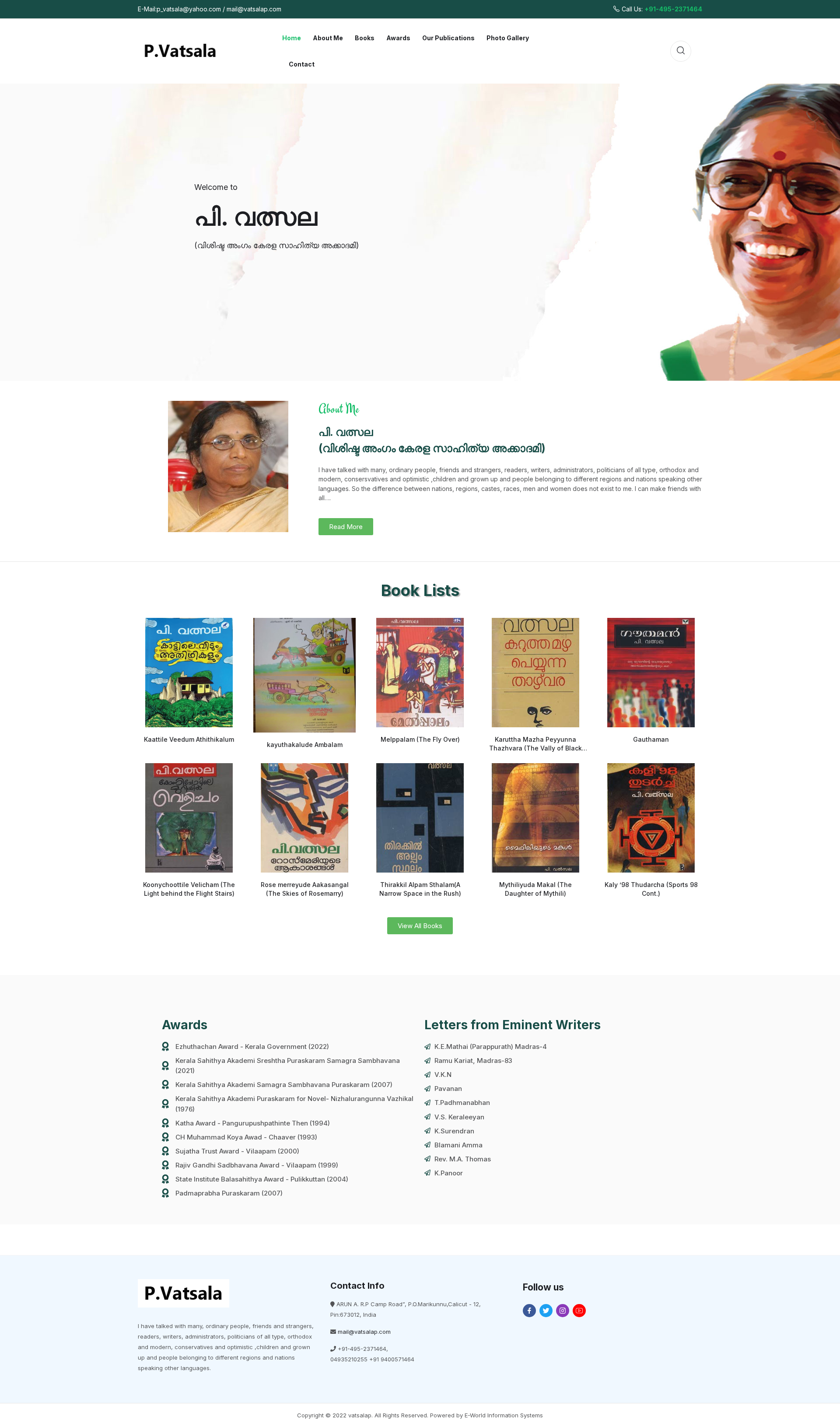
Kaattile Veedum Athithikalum (189, 739)
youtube (579, 1310)
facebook (529, 1310)
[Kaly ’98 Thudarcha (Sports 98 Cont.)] (651, 818)
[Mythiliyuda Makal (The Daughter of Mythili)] (535, 818)
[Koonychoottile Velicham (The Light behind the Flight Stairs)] (189, 818)
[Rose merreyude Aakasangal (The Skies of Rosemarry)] (304, 818)
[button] (345, 526)
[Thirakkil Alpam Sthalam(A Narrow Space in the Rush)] (420, 818)
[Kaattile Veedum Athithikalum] (189, 672)
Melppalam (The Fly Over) (420, 739)
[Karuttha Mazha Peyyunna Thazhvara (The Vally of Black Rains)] (535, 672)
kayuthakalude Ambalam (305, 744)
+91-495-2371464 (673, 9)
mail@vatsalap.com (364, 1331)
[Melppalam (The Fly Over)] (420, 672)
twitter (546, 1310)
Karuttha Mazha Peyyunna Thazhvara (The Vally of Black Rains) (535, 748)
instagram (562, 1310)
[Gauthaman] (651, 672)
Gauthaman (651, 739)
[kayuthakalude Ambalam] (304, 675)
